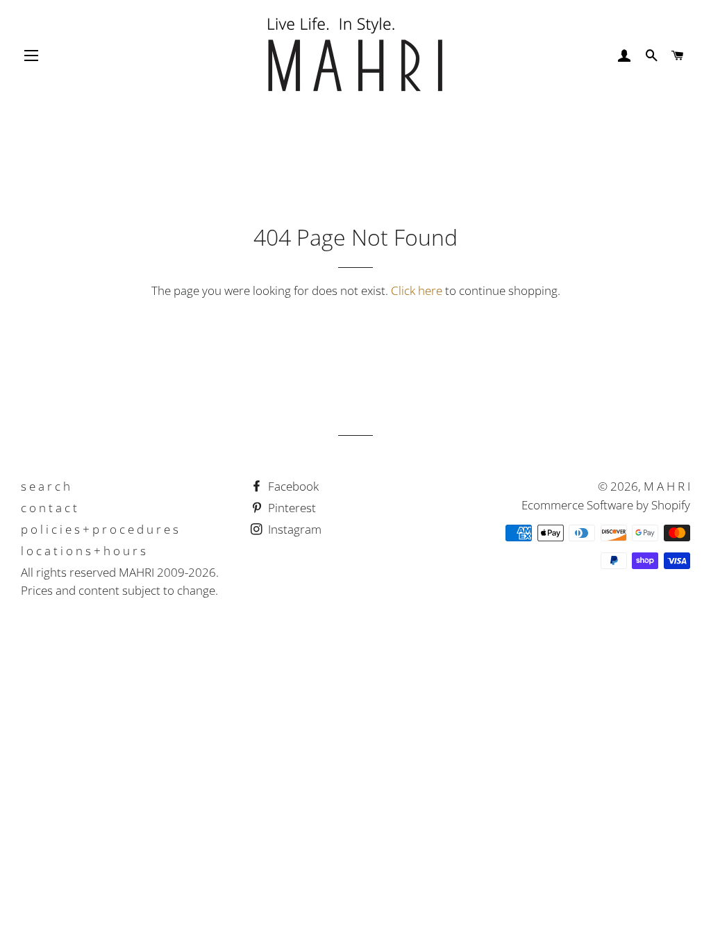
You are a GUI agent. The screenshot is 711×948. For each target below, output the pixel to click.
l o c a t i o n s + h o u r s (83, 551)
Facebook (292, 486)
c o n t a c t (49, 508)
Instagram (293, 529)
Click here (416, 290)
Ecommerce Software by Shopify (605, 505)
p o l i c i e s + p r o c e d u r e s (99, 529)
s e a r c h (45, 486)
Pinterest (290, 508)
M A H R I (667, 486)
